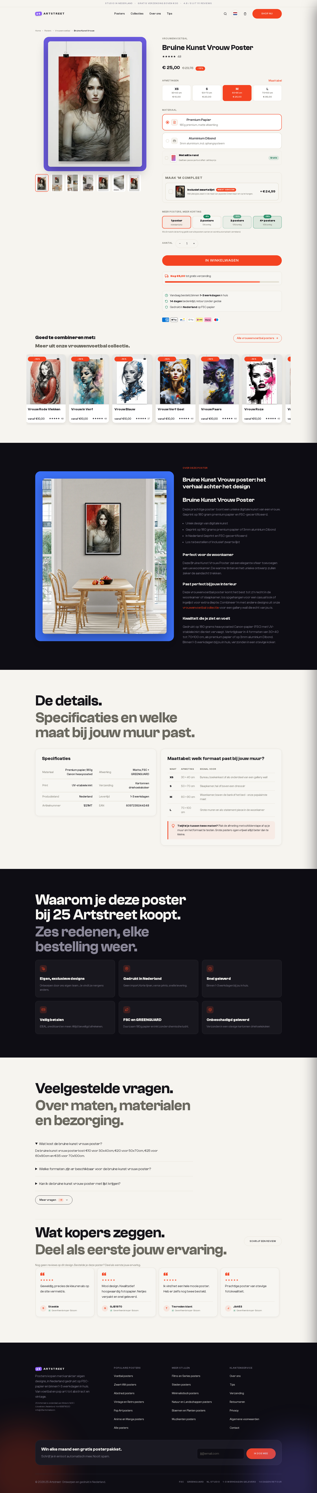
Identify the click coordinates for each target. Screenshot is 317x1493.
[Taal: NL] (235, 14)
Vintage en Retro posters (129, 1402)
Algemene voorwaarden (244, 1419)
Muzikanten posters (184, 1419)
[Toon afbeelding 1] (41, 183)
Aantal (167, 243)
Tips (169, 13)
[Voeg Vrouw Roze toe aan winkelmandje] (259, 419)
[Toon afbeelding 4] (88, 183)
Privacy (234, 1410)
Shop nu (267, 13)
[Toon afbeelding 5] (103, 183)
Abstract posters (124, 1393)
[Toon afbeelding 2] (57, 183)
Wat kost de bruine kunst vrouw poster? (70, 1144)
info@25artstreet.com (45, 1410)
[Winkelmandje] (245, 13)
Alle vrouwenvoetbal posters (255, 338)
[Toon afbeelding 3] (72, 183)
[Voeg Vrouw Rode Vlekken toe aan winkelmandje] (42, 419)
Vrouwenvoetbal (62, 31)
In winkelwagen (222, 260)
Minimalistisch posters (185, 1393)
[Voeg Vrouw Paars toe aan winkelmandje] (216, 419)
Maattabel (275, 80)
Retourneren (237, 1402)
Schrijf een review (263, 1241)
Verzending (237, 1393)
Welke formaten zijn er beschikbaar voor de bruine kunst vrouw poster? (95, 1169)
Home (38, 31)
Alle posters (121, 1427)
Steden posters (181, 1384)
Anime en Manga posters (129, 1419)
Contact (234, 1427)
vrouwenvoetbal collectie (201, 608)
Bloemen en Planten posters (189, 1410)
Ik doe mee (261, 1453)
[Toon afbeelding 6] (118, 183)
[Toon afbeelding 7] (134, 183)
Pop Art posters (123, 1410)
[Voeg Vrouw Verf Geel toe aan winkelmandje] (172, 419)
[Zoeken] (225, 13)
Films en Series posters (186, 1376)
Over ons (155, 13)
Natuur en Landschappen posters (192, 1402)
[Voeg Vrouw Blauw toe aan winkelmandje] (129, 419)
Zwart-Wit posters (125, 1384)
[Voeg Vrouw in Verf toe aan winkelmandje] (86, 419)
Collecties (137, 13)
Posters (119, 13)
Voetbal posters (123, 1376)
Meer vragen (50, 1200)
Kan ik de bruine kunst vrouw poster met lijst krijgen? (79, 1184)
